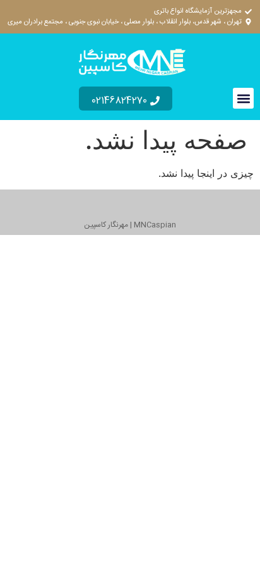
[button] (243, 98)
